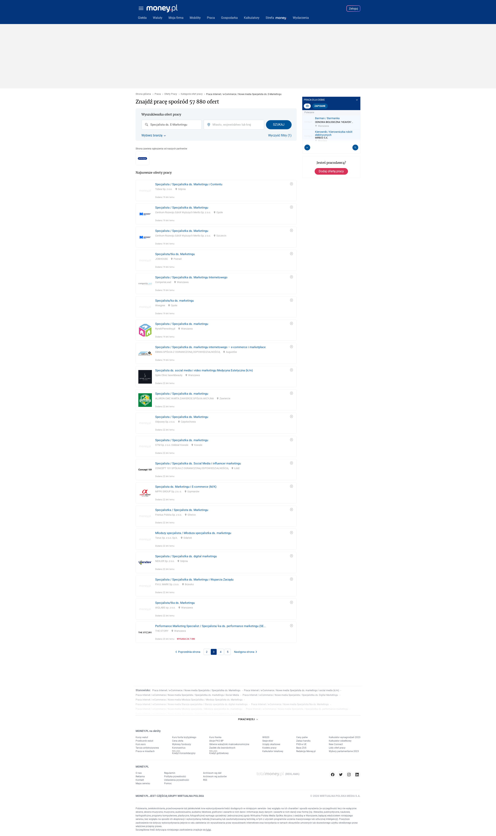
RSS (205, 780)
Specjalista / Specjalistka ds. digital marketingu (186, 556)
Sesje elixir (267, 740)
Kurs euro (141, 744)
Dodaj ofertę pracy (331, 171)
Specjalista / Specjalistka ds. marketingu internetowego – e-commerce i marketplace (210, 347)
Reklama (140, 776)
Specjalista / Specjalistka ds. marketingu (181, 324)
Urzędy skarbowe (271, 744)
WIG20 (265, 737)
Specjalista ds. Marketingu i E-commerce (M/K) (185, 486)
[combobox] (171, 124)
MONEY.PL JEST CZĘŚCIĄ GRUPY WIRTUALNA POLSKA (170, 795)
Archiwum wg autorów (215, 776)
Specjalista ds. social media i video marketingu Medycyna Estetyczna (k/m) (204, 370)
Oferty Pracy (170, 94)
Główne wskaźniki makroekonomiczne (229, 744)
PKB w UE (301, 744)
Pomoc (168, 783)
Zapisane (320, 106)
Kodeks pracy (269, 747)
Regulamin (169, 773)
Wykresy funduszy (181, 744)
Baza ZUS (301, 747)
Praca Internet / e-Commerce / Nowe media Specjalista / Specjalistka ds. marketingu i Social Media (187, 695)
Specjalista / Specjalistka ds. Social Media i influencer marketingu (198, 463)
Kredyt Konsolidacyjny (183, 753)
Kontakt (140, 780)
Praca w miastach (145, 751)
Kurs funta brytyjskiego (184, 737)
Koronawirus (178, 747)
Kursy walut (142, 737)
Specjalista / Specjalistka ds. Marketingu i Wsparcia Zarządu (194, 579)
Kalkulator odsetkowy (340, 740)
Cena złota (177, 740)
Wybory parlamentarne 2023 (344, 751)
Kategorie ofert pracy (192, 94)
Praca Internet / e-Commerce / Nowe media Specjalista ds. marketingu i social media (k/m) (291, 690)
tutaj (208, 829)
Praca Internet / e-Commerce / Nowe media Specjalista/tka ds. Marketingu (290, 704)
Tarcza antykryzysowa (147, 747)
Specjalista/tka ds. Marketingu (175, 254)
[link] (216, 190)
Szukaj (278, 124)
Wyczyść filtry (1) (280, 135)
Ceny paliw (302, 737)
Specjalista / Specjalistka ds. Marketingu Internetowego (191, 277)
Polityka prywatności (175, 776)
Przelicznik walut (144, 740)
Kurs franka (215, 737)
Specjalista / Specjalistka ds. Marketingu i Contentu (188, 184)
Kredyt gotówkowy (219, 753)
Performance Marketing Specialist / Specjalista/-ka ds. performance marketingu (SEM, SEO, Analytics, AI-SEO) (211, 626)
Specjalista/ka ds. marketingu (174, 300)
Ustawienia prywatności (176, 780)
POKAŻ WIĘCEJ (246, 719)
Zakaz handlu (303, 740)
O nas (139, 773)
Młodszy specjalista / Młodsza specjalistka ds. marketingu (193, 533)
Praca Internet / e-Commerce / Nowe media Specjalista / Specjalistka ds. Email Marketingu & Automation (190, 713)
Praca (158, 94)
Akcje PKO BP (216, 740)
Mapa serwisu (143, 783)
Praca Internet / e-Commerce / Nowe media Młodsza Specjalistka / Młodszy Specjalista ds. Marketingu (189, 699)
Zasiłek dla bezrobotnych (222, 747)
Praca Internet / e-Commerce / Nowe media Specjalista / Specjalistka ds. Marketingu (196, 690)
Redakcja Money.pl (306, 751)
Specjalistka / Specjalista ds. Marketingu (181, 510)
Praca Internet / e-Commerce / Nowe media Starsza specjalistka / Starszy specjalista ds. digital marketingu (192, 704)
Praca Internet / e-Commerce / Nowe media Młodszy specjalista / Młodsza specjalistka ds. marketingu (189, 709)
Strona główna (143, 94)
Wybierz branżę (151, 135)
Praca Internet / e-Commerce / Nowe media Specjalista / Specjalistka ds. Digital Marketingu (290, 695)
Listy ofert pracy (337, 747)
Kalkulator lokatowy (272, 751)
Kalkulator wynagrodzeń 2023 (344, 737)
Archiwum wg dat (212, 773)
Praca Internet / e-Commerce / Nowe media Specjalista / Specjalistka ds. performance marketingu (297, 709)
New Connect (336, 744)
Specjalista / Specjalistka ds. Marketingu (181, 207)
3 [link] (213, 651)
